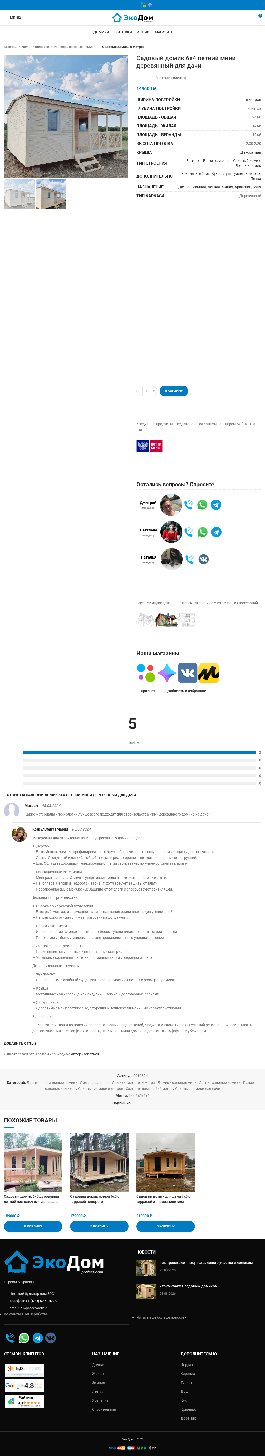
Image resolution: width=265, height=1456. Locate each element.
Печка (256, 179)
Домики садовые (35, 47)
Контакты (12, 1314)
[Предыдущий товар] (248, 46)
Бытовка (194, 161)
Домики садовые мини (177, 1083)
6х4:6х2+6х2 (139, 1095)
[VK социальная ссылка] (124, 5)
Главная (10, 47)
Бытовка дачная (217, 161)
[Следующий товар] (258, 46)
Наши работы (35, 1314)
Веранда (186, 173)
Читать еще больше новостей (161, 1317)
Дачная (185, 187)
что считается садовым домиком (189, 1286)
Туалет (238, 173)
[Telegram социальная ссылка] (131, 5)
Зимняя (199, 187)
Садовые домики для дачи (197, 1089)
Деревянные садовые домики (52, 1083)
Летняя (214, 187)
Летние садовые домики (219, 1083)
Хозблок (202, 173)
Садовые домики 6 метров (123, 47)
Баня (257, 187)
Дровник (188, 1418)
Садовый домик (246, 161)
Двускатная (250, 152)
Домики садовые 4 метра (133, 1083)
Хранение (243, 187)
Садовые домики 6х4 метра (149, 1089)
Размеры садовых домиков (76, 47)
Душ (227, 173)
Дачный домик (248, 165)
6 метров (253, 99)
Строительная (104, 1409)
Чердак (187, 1365)
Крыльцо (188, 1409)
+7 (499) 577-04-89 (41, 1301)
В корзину (174, 391)
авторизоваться (85, 1054)
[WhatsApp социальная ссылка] (116, 5)
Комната (252, 173)
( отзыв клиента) (170, 78)
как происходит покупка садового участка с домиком (206, 1263)
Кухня (216, 173)
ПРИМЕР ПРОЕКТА (230, 621)
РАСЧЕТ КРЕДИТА (194, 446)
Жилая (227, 187)
